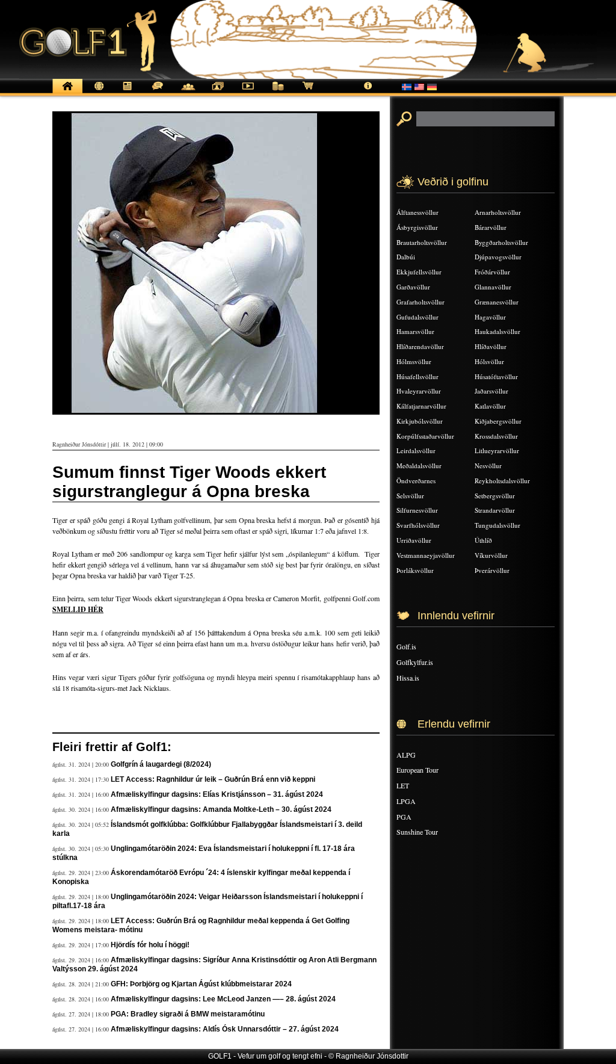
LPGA (406, 801)
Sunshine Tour (417, 832)
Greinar (127, 92)
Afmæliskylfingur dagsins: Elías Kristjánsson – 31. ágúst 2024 (217, 794)
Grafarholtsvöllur (420, 301)
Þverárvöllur (492, 570)
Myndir (218, 92)
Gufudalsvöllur (417, 316)
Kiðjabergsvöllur (498, 420)
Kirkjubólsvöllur (419, 420)
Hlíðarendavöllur (420, 346)
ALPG (406, 754)
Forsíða (67, 92)
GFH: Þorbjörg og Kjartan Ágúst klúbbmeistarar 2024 (201, 984)
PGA (403, 816)
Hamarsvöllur (415, 331)
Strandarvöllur (495, 510)
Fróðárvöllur (492, 271)
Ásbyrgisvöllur (417, 227)
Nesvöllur (488, 465)
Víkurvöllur (491, 555)
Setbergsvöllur (495, 495)
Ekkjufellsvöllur (419, 271)
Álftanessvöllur (417, 212)
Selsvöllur (410, 495)
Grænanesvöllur (497, 301)
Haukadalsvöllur (497, 331)
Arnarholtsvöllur (498, 212)
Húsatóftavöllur (496, 376)
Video (248, 92)
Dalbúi (405, 256)
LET (402, 785)
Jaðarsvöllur (491, 390)
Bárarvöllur (491, 227)
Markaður (278, 92)
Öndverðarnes (416, 480)
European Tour (417, 770)
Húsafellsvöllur (417, 376)
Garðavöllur (413, 286)
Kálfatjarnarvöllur (421, 405)
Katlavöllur (490, 405)
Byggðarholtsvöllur (501, 242)
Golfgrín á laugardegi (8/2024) (161, 764)
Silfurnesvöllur (417, 510)
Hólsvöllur (489, 361)
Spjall (158, 92)
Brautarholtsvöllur (421, 242)
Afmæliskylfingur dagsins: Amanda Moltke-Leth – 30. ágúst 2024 (221, 809)
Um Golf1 (368, 92)
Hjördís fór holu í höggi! (150, 945)
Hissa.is (407, 677)
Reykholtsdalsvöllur (502, 480)
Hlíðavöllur (491, 346)
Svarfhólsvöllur (418, 525)
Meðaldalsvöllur (419, 465)
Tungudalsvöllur (497, 525)
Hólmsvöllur (413, 361)
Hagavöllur (490, 316)
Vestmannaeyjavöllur (425, 555)
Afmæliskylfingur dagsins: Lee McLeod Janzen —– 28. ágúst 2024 (223, 999)
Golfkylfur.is (414, 662)
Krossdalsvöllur (496, 436)
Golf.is (406, 646)
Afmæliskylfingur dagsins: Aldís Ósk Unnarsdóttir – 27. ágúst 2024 (225, 1029)
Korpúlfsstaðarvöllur (425, 436)
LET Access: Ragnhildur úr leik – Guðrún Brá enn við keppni (213, 779)
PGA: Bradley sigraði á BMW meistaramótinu (188, 1014)
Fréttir (97, 92)
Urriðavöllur (413, 540)
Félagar (188, 92)
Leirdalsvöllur (416, 450)
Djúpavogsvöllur (498, 256)
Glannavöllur (493, 286)
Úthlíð (483, 540)
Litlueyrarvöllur (497, 450)
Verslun (308, 92)
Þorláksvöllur (415, 570)
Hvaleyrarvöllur (418, 390)
